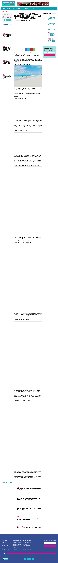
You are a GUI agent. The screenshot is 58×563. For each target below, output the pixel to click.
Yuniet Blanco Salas (8, 17)
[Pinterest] (31, 49)
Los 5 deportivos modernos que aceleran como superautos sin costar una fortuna (17, 545)
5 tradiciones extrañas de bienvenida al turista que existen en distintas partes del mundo (29, 518)
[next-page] (45, 44)
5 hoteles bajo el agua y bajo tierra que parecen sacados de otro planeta (51, 23)
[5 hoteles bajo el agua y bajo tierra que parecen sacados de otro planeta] (45, 23)
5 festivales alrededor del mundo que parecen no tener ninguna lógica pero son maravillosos (7, 49)
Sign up (50, 545)
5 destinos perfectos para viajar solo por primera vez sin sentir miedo (7, 35)
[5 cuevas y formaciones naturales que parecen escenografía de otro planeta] (7, 56)
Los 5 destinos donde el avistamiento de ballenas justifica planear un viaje (51, 40)
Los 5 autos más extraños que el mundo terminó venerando (17, 542)
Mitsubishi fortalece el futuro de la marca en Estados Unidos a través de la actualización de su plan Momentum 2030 (17, 548)
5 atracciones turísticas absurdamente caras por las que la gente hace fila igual (51, 18)
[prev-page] (43, 44)
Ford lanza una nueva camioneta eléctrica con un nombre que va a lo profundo (6, 549)
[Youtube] (10, 20)
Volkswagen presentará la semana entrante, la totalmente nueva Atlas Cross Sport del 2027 (6, 546)
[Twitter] (8, 20)
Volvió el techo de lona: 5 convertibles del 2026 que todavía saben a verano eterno (51, 35)
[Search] (48, 1)
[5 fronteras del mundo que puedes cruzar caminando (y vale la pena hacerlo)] (9, 528)
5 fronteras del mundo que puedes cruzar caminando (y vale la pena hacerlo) (29, 528)
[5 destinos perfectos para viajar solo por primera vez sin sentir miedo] (7, 29)
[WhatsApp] (34, 49)
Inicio (3, 11)
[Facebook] (4, 20)
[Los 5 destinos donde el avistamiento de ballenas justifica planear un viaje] (45, 40)
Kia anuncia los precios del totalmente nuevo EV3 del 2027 (6, 543)
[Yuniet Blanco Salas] (3, 17)
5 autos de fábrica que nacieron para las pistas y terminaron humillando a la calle (51, 29)
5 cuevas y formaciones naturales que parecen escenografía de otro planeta (6, 63)
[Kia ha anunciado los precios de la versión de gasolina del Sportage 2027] (7, 70)
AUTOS (4, 74)
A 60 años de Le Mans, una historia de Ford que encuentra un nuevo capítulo (6, 541)
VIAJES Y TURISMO (7, 11)
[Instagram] (6, 20)
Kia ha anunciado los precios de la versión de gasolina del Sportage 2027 (7, 77)
